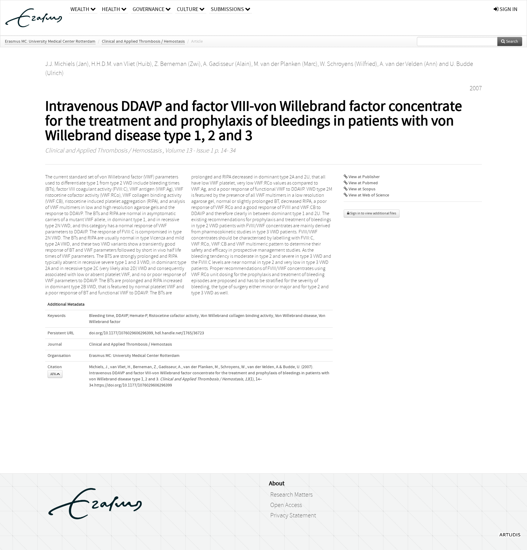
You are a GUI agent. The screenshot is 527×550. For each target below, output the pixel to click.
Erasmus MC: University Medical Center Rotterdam (50, 41)
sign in (508, 9)
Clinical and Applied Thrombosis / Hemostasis (143, 41)
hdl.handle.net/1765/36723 (179, 333)
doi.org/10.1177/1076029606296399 (121, 333)
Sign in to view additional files (373, 213)
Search (511, 41)
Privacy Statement (293, 515)
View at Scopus (361, 189)
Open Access (286, 505)
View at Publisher (364, 176)
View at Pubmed (363, 183)
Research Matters (291, 494)
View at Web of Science (368, 195)
